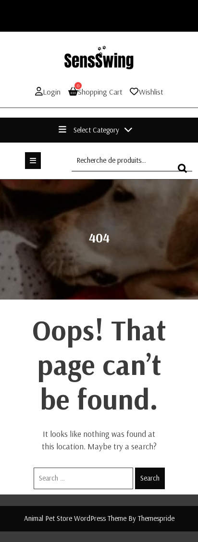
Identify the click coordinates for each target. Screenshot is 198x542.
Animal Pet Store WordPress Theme (75, 518)
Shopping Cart (100, 91)
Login (52, 91)
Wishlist (151, 91)
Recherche (185, 172)
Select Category (96, 129)
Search (150, 477)
